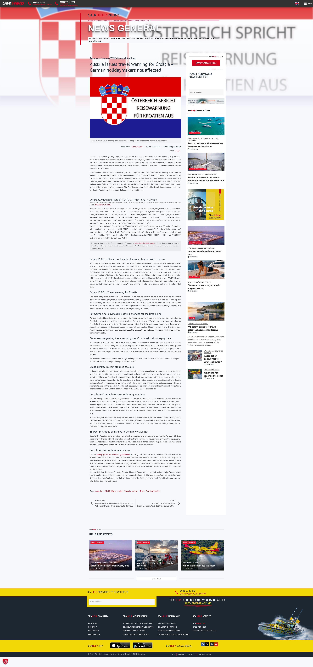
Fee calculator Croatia (205, 631)
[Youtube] (216, 644)
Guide (192, 318)
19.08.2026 (193, 291)
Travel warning (120, 20)
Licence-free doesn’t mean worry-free (205, 251)
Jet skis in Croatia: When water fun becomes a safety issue (205, 143)
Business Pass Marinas (134, 631)
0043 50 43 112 (39, 2)
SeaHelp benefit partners (135, 634)
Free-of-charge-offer (169, 631)
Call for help (199, 627)
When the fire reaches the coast (213, 373)
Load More (156, 578)
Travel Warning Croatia (138, 20)
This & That (194, 276)
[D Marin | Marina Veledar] (206, 103)
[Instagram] (212, 644)
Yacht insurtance (167, 623)
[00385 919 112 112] (56, 3)
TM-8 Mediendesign (138, 654)
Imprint (181, 654)
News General (124, 28)
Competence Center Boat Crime (173, 634)
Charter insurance (167, 627)
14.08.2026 (210, 378)
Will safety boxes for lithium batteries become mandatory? (203, 327)
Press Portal (94, 634)
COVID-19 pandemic (104, 20)
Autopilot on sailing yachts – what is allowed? (213, 356)
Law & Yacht (195, 133)
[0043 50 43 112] (29, 3)
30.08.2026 (194, 149)
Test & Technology (198, 169)
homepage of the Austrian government (113, 454)
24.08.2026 (194, 183)
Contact (92, 627)
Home (92, 38)
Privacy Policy (205, 654)
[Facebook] (203, 644)
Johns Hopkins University (102, 205)
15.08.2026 (210, 365)
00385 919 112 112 (67, 2)
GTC (173, 654)
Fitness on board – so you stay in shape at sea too (204, 285)
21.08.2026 (193, 257)
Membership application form (138, 623)
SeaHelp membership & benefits (138, 627)
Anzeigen (177, 150)
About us (92, 623)
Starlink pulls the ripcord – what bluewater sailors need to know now (206, 177)
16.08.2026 (193, 333)
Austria (91, 20)
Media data (93, 631)
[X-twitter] (207, 644)
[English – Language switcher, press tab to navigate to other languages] (297, 3)
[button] (5, 661)
